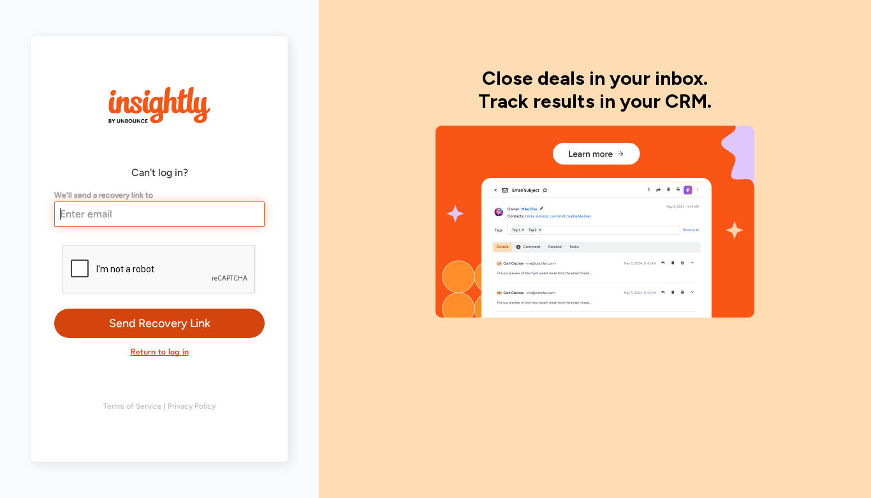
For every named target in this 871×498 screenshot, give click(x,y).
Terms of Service (132, 406)
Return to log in (160, 352)
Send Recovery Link (159, 323)
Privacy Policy (192, 406)
